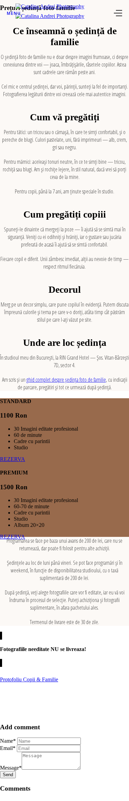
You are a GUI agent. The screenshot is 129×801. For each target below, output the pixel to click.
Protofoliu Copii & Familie (29, 679)
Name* (8, 741)
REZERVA (12, 459)
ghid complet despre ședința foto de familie (66, 379)
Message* (11, 768)
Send (8, 774)
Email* (7, 748)
